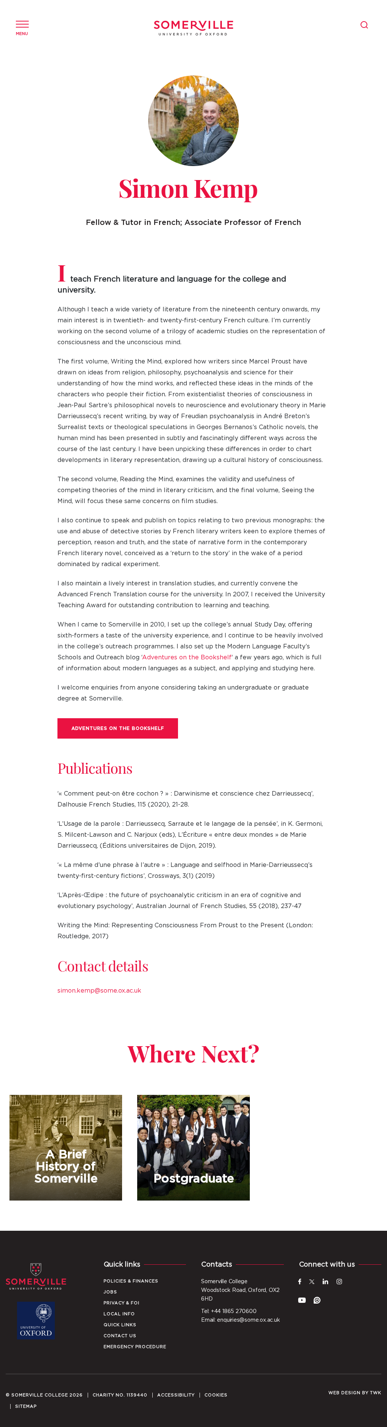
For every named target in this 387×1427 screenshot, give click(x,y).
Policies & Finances (131, 1281)
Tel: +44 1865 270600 (229, 1311)
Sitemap (26, 1406)
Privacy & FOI (121, 1303)
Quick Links (120, 1325)
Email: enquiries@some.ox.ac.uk (240, 1320)
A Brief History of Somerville (66, 1148)
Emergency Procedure (135, 1347)
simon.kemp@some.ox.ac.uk (99, 991)
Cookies (216, 1395)
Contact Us (120, 1336)
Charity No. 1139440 (120, 1395)
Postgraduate (193, 1148)
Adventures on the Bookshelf (187, 657)
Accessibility (176, 1395)
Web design (344, 1393)
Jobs (110, 1292)
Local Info (119, 1314)
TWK (375, 1393)
